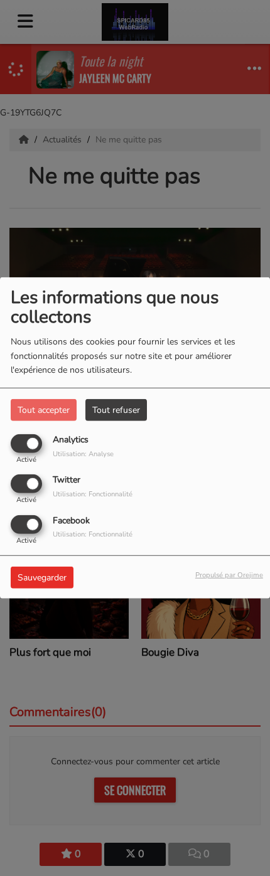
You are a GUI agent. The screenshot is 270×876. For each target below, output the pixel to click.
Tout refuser (116, 410)
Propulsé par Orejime (229, 574)
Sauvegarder (42, 577)
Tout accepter (44, 410)
